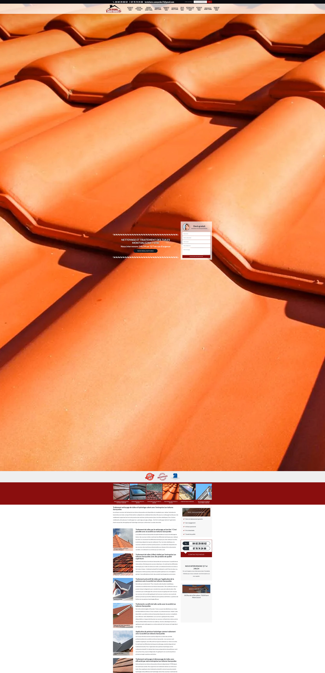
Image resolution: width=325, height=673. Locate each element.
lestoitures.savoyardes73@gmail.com (159, 1)
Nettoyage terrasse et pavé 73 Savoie (139, 9)
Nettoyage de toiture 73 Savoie (130, 9)
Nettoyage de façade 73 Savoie (199, 9)
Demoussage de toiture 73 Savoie (208, 8)
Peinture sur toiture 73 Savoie (216, 9)
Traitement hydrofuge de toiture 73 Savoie (148, 9)
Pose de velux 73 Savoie (182, 9)
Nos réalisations (146, 251)
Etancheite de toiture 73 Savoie (166, 9)
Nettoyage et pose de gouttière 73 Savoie (190, 9)
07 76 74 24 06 (137, 1)
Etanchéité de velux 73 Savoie (158, 8)
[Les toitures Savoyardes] (113, 9)
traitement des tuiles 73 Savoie (174, 8)
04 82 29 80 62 (121, 1)
